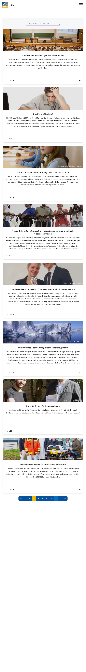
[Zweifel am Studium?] (79, 139)
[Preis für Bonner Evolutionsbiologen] (79, 431)
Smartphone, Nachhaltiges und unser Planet (43, 55)
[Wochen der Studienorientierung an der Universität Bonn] (79, 197)
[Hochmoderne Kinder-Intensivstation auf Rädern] (79, 489)
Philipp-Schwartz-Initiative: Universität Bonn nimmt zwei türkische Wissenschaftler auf (43, 232)
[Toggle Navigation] (81, 4)
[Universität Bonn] (5, 5)
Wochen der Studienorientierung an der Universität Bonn (43, 172)
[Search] (59, 23)
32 (60, 498)
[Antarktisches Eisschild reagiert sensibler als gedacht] (79, 372)
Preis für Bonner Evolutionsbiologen (43, 406)
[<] (20, 498)
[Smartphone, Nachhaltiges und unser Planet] (79, 80)
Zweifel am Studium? (43, 114)
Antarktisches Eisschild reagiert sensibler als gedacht (43, 347)
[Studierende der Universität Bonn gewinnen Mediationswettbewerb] (79, 314)
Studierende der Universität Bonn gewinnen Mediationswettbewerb (43, 289)
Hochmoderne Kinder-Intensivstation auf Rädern (43, 464)
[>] (65, 498)
